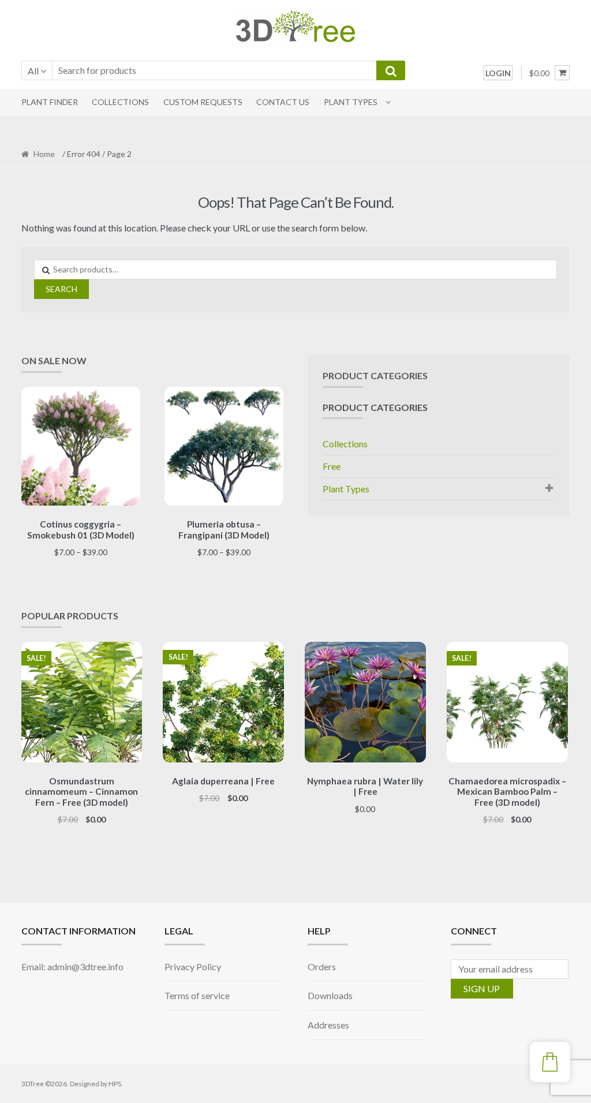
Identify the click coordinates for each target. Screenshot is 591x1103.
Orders (322, 966)
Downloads (330, 995)
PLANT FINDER (49, 102)
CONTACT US (282, 102)
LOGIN (498, 73)
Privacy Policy (192, 966)
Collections (345, 443)
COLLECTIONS (120, 102)
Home (44, 154)
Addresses (328, 1024)
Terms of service (197, 995)
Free (332, 466)
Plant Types (350, 102)
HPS (115, 1083)
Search (61, 289)
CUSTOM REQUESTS (202, 102)
